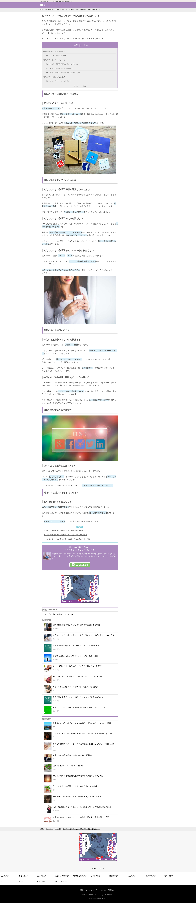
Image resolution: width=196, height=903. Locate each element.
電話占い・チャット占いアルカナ (93, 890)
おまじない (41, 881)
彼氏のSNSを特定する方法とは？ (54, 77)
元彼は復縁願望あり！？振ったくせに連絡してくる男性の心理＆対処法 (82, 807)
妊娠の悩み (132, 875)
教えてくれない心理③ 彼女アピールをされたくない (63, 73)
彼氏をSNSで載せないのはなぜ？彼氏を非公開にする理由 (76, 625)
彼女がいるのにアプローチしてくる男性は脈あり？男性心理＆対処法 (81, 817)
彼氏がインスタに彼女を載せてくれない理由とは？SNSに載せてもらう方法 (83, 635)
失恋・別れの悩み (62, 875)
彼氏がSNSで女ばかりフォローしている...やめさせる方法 (76, 645)
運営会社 (111, 890)
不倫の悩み (23, 875)
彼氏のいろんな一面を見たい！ (56, 56)
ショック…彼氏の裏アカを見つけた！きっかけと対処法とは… (66, 530)
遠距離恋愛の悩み (80, 875)
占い (2, 881)
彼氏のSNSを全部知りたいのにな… (54, 51)
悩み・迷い (49, 10)
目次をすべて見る (80, 86)
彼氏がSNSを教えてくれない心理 (54, 60)
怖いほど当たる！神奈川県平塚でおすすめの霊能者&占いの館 (78, 776)
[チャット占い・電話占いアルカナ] (80, 602)
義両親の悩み (151, 875)
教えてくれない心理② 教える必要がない (59, 68)
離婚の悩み (114, 875)
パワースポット (61, 881)
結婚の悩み (5, 875)
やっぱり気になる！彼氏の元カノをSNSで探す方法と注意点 (77, 666)
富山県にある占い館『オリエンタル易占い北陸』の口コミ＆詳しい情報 (82, 723)
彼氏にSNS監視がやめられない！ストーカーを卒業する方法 (65, 535)
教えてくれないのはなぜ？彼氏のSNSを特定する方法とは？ (81, 10)
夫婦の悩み (95, 875)
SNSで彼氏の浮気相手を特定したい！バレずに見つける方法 (77, 676)
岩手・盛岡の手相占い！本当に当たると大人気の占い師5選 (77, 796)
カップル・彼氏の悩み (53, 614)
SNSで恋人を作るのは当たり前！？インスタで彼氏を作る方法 (78, 697)
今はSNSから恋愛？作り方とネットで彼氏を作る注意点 (75, 686)
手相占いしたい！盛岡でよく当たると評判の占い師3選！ (76, 786)
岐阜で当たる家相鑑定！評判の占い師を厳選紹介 (73, 755)
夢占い (21, 881)
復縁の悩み (41, 875)
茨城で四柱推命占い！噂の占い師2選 (68, 765)
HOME (42, 10)
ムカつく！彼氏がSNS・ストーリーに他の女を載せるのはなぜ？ (79, 707)
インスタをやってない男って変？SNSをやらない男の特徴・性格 (67, 539)
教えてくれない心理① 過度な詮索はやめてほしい (62, 64)
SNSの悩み (58, 10)
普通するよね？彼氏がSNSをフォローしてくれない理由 (75, 656)
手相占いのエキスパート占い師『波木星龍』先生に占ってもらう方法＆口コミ (84, 745)
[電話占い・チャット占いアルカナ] (98, 860)
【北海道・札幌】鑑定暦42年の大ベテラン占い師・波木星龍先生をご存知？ (84, 733)
